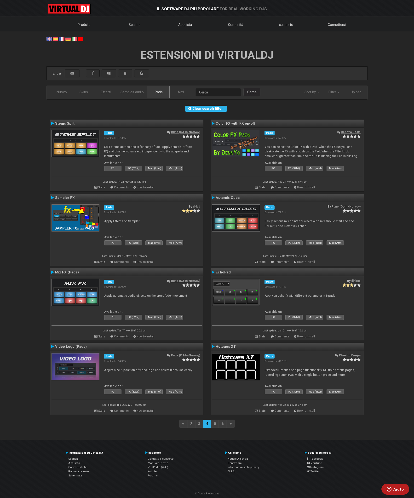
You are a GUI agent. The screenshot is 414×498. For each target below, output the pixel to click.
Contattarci (235, 463)
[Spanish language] (55, 38)
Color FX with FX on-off (236, 123)
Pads (159, 92)
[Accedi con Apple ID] (125, 73)
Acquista (185, 25)
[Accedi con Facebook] (93, 73)
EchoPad (223, 272)
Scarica (134, 25)
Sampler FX (65, 198)
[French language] (61, 38)
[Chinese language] (80, 38)
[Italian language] (74, 38)
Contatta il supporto (160, 458)
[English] (49, 38)
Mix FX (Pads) (67, 272)
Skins (84, 92)
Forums (153, 475)
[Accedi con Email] (72, 73)
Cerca (252, 92)
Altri (181, 92)
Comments (121, 187)
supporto (286, 25)
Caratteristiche (77, 467)
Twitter (314, 471)
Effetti (106, 92)
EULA (231, 471)
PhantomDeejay (350, 355)
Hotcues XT (226, 346)
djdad (196, 206)
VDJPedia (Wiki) (158, 467)
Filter (332, 92)
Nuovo (62, 92)
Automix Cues (228, 198)
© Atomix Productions (207, 493)
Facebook (315, 458)
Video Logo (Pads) (71, 346)
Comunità (235, 25)
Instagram (317, 467)
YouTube (316, 463)
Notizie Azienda (238, 458)
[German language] (68, 38)
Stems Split (65, 123)
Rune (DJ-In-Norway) (185, 132)
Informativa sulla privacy (243, 467)
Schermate (75, 475)
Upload (356, 92)
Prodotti (84, 25)
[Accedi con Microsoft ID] (109, 73)
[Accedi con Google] (141, 73)
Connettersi (337, 25)
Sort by (311, 92)
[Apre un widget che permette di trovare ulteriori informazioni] (395, 490)
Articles (153, 471)
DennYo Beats (351, 132)
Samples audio (132, 92)
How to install (145, 187)
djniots (356, 281)
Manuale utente (158, 463)
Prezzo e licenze (78, 471)
